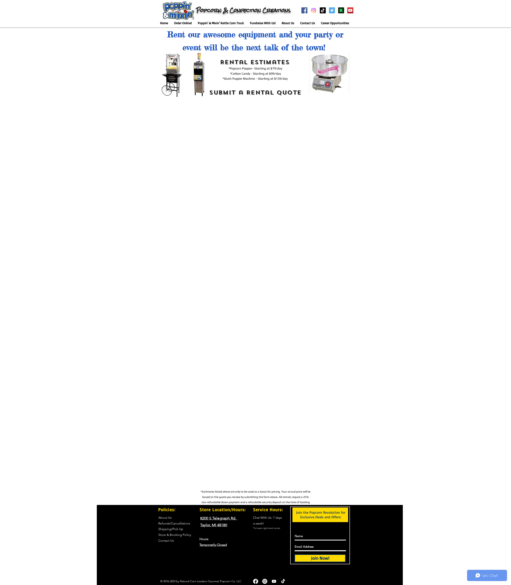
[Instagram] (314, 10)
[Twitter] (332, 10)
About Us (165, 518)
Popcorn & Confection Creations (243, 10)
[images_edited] (341, 10)
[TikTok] (323, 10)
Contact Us (166, 540)
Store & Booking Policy (174, 535)
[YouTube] (350, 10)
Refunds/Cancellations (174, 523)
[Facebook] (304, 10)
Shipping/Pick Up (170, 529)
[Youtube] (273, 581)
